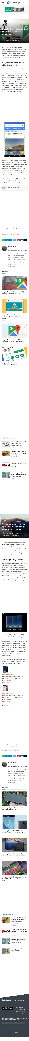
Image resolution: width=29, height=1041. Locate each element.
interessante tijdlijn (12, 162)
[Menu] (3, 2)
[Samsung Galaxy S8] (5, 672)
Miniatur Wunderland (20, 183)
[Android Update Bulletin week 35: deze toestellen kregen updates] (6, 475)
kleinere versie (8, 565)
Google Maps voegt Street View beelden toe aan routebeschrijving (13, 340)
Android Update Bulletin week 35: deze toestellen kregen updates (18, 474)
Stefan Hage (10, 38)
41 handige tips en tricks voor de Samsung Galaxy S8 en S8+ (12, 809)
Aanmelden (5, 1026)
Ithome (6, 705)
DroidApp (3, 17)
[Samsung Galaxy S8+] (5, 691)
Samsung (4, 750)
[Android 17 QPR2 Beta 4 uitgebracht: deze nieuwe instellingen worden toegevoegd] (6, 453)
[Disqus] (14, 392)
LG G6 (19, 649)
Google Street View (13, 187)
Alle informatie (6, 682)
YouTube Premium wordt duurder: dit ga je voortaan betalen (19, 464)
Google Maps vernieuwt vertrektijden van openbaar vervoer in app (14, 293)
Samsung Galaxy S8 (7, 674)
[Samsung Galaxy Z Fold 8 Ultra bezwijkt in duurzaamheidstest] (6, 444)
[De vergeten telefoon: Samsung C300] (6, 951)
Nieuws (8, 17)
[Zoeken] (26, 2)
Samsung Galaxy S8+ (8, 693)
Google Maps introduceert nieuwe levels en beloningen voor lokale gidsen (13, 317)
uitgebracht (19, 87)
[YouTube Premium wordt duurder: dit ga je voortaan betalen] (6, 465)
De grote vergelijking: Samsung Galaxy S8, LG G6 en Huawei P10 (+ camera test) (14, 879)
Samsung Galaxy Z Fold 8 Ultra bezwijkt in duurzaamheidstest (18, 443)
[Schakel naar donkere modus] (24, 2)
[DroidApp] (14, 2)
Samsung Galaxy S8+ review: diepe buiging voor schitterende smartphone (14, 855)
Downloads (5, 234)
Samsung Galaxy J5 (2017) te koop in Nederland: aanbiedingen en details (14, 832)
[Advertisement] (14, 107)
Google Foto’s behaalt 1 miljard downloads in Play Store (12, 364)
